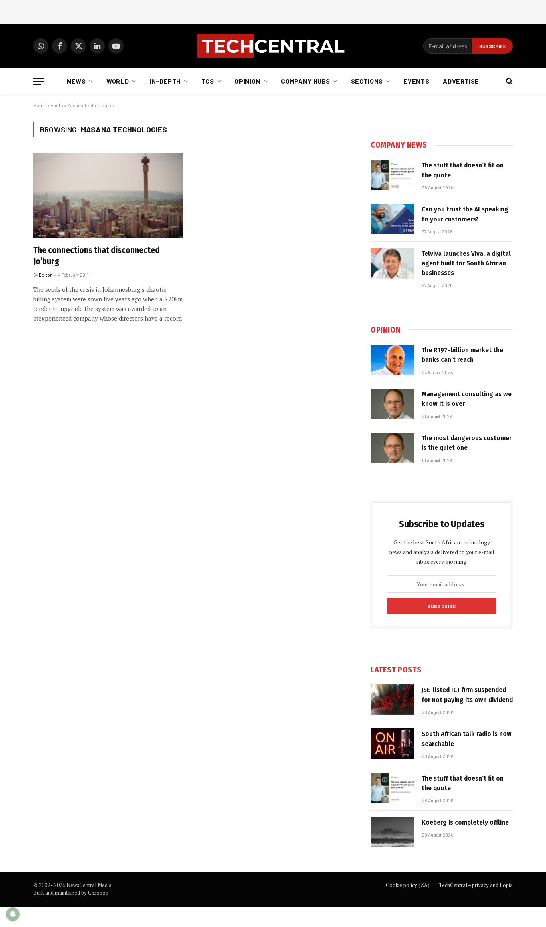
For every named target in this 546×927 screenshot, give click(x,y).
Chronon (98, 892)
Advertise (461, 81)
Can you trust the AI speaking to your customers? (465, 214)
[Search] (508, 81)
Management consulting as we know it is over (467, 399)
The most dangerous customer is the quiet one (467, 443)
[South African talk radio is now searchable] (392, 743)
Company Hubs (305, 81)
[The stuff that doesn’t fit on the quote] (392, 175)
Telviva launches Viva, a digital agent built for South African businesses (466, 263)
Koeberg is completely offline (465, 822)
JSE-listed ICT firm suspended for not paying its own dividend (467, 695)
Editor (45, 274)
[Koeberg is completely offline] (392, 832)
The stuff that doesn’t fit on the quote (463, 170)
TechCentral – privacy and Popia (476, 885)
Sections (367, 81)
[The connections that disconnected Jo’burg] (108, 195)
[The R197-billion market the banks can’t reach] (392, 360)
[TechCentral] (273, 46)
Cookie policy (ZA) (408, 885)
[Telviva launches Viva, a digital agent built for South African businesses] (392, 263)
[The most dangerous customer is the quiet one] (392, 448)
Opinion (247, 81)
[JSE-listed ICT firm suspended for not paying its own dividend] (392, 699)
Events (416, 81)
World (117, 81)
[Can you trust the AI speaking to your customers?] (392, 219)
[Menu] (38, 81)
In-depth (165, 81)
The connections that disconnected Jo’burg (96, 256)
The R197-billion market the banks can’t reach (462, 355)
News (76, 81)
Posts (56, 105)
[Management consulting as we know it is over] (392, 404)
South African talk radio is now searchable (467, 739)
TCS (207, 81)
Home (39, 105)
